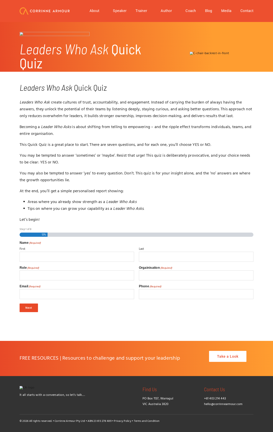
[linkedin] (251, 420)
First (22, 249)
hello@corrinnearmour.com (223, 404)
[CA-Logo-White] (45, 9)
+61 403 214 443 (215, 398)
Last (141, 249)
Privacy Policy (122, 421)
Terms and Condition (147, 421)
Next (28, 307)
